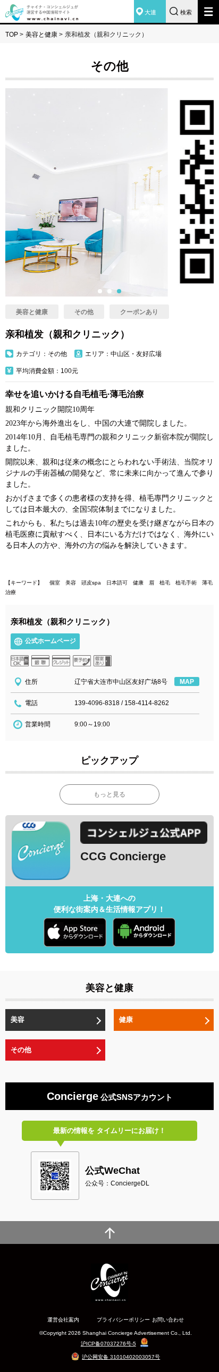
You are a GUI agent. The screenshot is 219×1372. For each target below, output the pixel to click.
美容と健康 (41, 34)
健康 (126, 1019)
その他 (21, 1050)
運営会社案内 (63, 1320)
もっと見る (109, 794)
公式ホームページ (50, 641)
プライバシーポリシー (123, 1320)
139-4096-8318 (97, 703)
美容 (17, 1019)
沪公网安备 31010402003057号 (121, 1357)
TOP (11, 34)
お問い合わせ (168, 1320)
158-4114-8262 (146, 703)
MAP (187, 681)
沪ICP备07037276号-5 (108, 1343)
